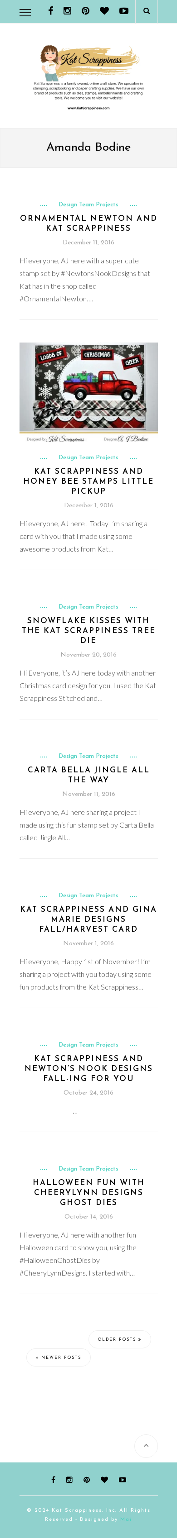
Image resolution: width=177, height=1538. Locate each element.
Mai (126, 1519)
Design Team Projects (88, 205)
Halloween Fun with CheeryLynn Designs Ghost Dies (89, 1193)
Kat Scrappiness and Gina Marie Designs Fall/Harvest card (88, 919)
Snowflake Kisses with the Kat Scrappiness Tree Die (89, 631)
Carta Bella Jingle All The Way (89, 775)
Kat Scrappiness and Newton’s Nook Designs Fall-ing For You (89, 1069)
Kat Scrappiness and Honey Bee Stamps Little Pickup (88, 481)
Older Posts (118, 1340)
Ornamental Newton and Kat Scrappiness (88, 224)
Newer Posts (60, 1358)
